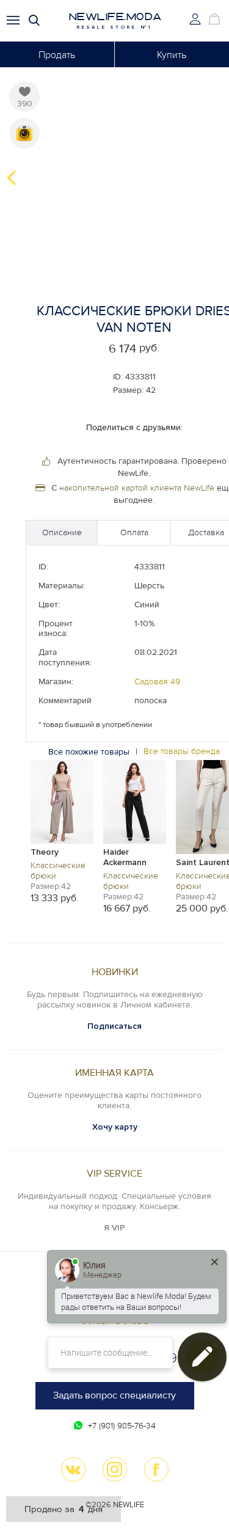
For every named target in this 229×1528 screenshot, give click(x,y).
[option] (62, 831)
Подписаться (114, 1026)
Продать (56, 55)
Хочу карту (114, 1127)
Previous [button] (11, 177)
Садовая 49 (157, 681)
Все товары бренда (182, 752)
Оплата (134, 532)
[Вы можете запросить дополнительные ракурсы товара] (24, 133)
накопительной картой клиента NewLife (136, 488)
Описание (62, 532)
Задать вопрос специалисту (114, 1395)
